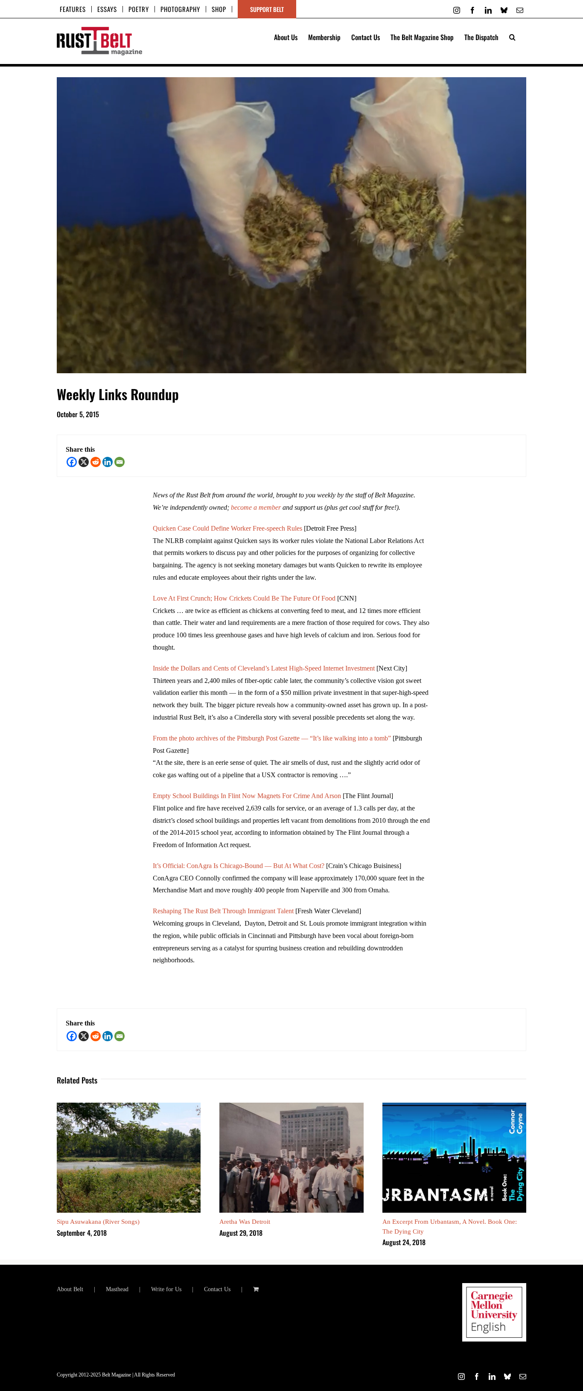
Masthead (117, 1289)
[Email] (119, 462)
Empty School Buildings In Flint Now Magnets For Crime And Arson (247, 795)
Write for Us (166, 1289)
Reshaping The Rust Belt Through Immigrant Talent (223, 911)
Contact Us (217, 1289)
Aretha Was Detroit (244, 1221)
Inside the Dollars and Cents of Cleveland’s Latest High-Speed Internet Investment (264, 668)
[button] (512, 36)
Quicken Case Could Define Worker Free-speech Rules (227, 528)
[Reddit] (95, 462)
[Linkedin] (107, 462)
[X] (84, 462)
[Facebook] (72, 462)
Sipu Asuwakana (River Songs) (98, 1221)
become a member (256, 507)
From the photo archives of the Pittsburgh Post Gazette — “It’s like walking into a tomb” (272, 738)
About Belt (70, 1289)
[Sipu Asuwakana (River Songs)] (129, 1106)
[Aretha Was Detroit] (291, 1106)
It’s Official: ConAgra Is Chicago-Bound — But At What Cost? (238, 865)
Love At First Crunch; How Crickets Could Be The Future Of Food (244, 598)
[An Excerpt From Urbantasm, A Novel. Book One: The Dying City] (454, 1106)
